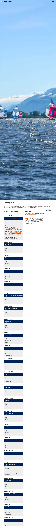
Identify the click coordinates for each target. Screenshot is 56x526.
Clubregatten (33, 215)
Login (48, 1)
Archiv (48, 210)
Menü (53, 1)
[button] (13, 228)
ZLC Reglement (32, 223)
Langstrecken (33, 217)
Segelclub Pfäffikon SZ (9, 1)
